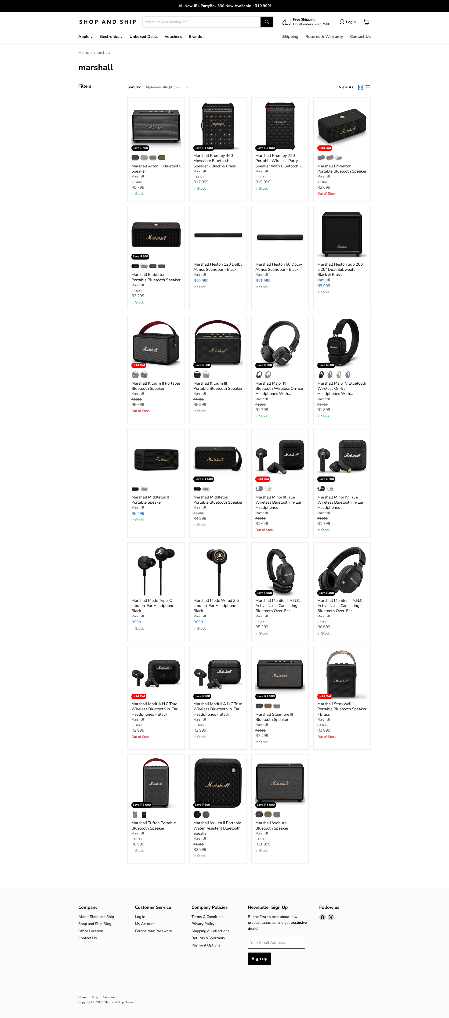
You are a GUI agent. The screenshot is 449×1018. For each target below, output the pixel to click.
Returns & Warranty (324, 36)
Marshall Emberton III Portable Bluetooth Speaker (156, 277)
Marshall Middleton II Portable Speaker (150, 500)
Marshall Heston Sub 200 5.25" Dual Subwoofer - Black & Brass (340, 270)
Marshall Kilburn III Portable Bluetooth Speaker (218, 386)
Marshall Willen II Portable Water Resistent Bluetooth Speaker (217, 828)
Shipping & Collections (210, 931)
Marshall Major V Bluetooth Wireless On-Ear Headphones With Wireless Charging (341, 391)
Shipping (290, 36)
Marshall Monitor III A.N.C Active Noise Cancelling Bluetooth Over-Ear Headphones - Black (339, 608)
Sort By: (134, 87)
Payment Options (206, 945)
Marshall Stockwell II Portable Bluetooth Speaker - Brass (341, 709)
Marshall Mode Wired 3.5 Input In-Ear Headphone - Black (216, 606)
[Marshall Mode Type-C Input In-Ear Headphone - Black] (156, 571)
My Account (145, 923)
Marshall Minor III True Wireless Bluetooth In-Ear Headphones (278, 502)
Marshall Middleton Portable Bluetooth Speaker (218, 500)
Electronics (110, 36)
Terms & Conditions (208, 916)
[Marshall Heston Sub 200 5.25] (342, 235)
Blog (95, 997)
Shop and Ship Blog (94, 923)
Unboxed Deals (144, 36)
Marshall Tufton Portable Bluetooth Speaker (153, 825)
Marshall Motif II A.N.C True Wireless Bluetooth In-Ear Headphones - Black (217, 709)
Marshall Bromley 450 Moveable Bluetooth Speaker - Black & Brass (214, 161)
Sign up (259, 959)
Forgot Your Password (153, 931)
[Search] (267, 22)
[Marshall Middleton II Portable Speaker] (156, 457)
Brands (196, 36)
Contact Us (360, 36)
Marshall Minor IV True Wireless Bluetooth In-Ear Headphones (340, 502)
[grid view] (360, 87)
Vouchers (173, 36)
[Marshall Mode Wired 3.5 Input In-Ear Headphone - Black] (218, 571)
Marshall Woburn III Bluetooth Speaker (272, 825)
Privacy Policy (203, 923)
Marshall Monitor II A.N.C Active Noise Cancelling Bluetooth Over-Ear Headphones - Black (277, 608)
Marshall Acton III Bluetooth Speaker (156, 168)
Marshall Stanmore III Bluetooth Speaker (274, 717)
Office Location (90, 931)
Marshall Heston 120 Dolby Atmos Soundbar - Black (218, 267)
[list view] (367, 87)
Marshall (137, 176)
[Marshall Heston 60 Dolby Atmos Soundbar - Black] (280, 235)
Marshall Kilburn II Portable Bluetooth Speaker (155, 386)
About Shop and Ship (96, 916)
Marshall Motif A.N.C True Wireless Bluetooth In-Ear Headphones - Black (154, 709)
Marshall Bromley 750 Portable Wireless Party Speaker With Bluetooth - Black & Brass (278, 163)
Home (83, 52)
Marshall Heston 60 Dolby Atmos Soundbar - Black (278, 267)
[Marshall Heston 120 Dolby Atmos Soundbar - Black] (218, 235)
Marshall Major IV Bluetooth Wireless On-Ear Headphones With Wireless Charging (279, 391)
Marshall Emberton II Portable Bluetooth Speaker (341, 168)
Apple (84, 36)
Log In (140, 916)
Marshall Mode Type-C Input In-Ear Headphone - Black (154, 606)
